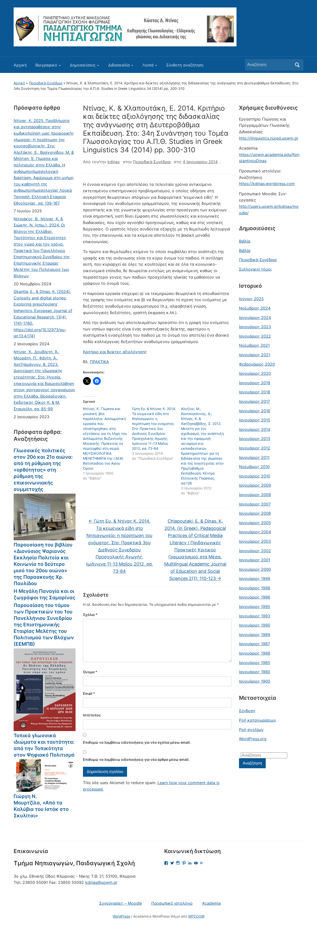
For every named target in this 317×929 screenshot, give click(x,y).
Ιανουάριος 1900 (254, 681)
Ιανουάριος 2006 (255, 513)
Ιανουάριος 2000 (255, 569)
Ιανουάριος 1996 (254, 597)
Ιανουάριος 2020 (255, 373)
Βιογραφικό (46, 65)
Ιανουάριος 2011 (254, 457)
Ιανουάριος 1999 (254, 578)
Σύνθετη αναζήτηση (184, 65)
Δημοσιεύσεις (83, 65)
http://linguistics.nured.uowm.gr (268, 138)
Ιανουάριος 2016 (254, 410)
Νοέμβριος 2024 (254, 308)
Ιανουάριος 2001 (254, 559)
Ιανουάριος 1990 (254, 625)
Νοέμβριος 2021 (254, 345)
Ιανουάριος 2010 (254, 476)
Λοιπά (148, 65)
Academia (211, 903)
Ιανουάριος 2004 (255, 531)
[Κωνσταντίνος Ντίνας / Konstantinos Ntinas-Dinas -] (125, 26)
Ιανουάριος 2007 (255, 504)
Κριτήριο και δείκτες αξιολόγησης (115, 351)
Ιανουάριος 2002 (255, 550)
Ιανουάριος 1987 (254, 643)
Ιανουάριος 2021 (254, 354)
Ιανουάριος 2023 (255, 326)
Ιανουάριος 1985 (254, 662)
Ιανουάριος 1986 (254, 653)
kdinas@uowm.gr (101, 882)
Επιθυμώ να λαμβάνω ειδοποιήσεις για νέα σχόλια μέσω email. (137, 742)
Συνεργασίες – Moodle (120, 903)
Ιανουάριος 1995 (254, 606)
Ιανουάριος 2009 (255, 485)
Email (89, 693)
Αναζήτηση (297, 65)
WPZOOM (196, 916)
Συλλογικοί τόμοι (255, 269)
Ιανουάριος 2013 (254, 438)
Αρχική (20, 65)
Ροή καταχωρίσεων (257, 720)
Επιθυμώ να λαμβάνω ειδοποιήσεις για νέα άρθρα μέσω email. (136, 759)
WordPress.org (252, 738)
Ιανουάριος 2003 (255, 541)
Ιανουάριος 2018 (254, 391)
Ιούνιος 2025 (251, 298)
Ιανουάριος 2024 (255, 317)
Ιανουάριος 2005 (255, 522)
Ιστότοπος (92, 715)
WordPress (121, 916)
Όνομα (90, 672)
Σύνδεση (247, 710)
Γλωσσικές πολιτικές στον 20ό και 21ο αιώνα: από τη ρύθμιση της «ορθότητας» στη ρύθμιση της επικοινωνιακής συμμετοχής (43, 470)
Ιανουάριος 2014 (254, 429)
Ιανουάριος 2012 (254, 448)
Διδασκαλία (119, 65)
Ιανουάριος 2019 (254, 382)
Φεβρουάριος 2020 (257, 364)
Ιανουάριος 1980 (254, 671)
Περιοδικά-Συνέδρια (45, 83)
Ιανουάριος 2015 (254, 419)
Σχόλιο (90, 614)
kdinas (113, 161)
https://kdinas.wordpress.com (267, 183)
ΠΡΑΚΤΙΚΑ (99, 361)
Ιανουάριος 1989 (254, 634)
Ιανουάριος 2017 (254, 401)
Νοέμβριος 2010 (254, 466)
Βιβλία (244, 241)
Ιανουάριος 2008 (255, 494)
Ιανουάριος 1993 (254, 615)
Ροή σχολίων (251, 729)
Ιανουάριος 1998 (254, 587)
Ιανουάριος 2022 (255, 336)
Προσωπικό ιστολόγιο (172, 903)
